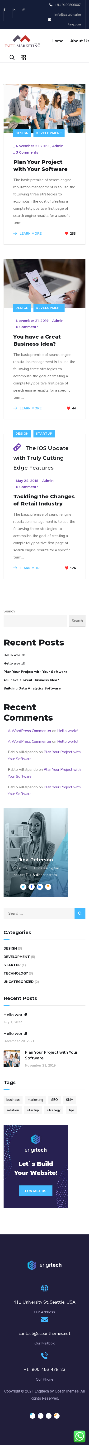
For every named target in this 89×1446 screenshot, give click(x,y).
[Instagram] (27, 13)
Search (9, 611)
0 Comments (27, 327)
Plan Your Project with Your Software (40, 165)
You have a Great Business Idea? (37, 340)
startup (33, 1110)
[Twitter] (32, 1416)
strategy (54, 1110)
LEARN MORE (30, 233)
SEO (54, 1099)
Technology (16, 973)
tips (72, 1110)
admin (58, 146)
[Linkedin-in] (18, 13)
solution (12, 1110)
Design (22, 133)
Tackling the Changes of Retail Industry (44, 500)
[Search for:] (44, 913)
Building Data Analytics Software (32, 688)
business (13, 1099)
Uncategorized (19, 982)
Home (58, 41)
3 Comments (27, 152)
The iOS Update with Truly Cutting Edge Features (41, 458)
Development (49, 133)
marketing (35, 1099)
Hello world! (14, 655)
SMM (69, 1099)
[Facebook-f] (8, 13)
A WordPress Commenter (29, 730)
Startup (44, 433)
